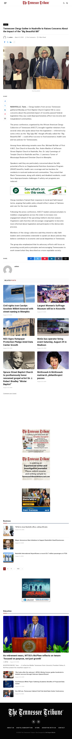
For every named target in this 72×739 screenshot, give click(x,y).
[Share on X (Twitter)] (7, 42)
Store (37, 727)
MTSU (6, 662)
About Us (10, 727)
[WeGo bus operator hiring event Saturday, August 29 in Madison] (53, 327)
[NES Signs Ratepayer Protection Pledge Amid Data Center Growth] (19, 327)
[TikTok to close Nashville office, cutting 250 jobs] (8, 531)
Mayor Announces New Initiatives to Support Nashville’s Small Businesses (39, 540)
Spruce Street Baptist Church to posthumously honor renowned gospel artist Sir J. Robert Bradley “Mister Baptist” (18, 378)
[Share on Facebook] (4, 42)
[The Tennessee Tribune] (36, 3)
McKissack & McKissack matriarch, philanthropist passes (50, 375)
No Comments (31, 37)
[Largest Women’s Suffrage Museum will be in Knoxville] (53, 294)
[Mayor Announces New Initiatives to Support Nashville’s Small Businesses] (8, 544)
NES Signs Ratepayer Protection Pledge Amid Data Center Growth (18, 342)
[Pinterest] (5, 114)
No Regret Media (50, 732)
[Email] (5, 118)
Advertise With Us (49, 727)
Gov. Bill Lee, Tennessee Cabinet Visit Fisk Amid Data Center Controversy (39, 691)
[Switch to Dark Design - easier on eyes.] (64, 3)
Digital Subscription (24, 727)
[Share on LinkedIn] (10, 42)
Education (7, 651)
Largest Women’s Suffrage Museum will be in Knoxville (51, 307)
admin (11, 37)
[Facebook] (5, 101)
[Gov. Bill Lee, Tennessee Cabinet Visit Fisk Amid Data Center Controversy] (8, 693)
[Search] (67, 3)
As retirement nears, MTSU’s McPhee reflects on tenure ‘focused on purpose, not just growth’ (31, 657)
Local (6, 24)
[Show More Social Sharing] (14, 42)
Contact (61, 727)
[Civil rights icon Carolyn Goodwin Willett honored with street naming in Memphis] (19, 294)
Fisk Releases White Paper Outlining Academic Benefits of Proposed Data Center (39, 683)
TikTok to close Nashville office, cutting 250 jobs (31, 527)
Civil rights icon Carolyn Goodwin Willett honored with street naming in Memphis (18, 308)
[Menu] (5, 3)
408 (18, 568)
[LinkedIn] (5, 110)
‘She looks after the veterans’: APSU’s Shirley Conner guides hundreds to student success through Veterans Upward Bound (39, 673)
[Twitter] (5, 105)
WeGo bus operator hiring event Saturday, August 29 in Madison (52, 342)
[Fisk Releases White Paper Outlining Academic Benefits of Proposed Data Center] (8, 684)
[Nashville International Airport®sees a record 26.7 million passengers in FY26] (8, 557)
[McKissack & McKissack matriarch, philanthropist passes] (53, 360)
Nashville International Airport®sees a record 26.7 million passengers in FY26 (41, 553)
